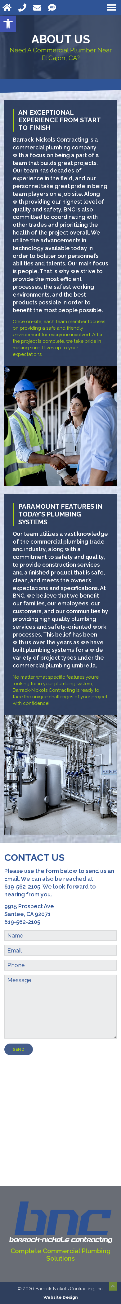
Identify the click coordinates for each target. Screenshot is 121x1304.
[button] (8, 24)
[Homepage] (8, 7)
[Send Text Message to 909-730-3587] (52, 7)
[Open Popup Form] (38, 7)
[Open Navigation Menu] (111, 7)
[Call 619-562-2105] (23, 7)
